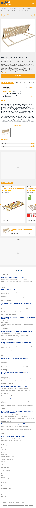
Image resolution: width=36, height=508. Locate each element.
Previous (2, 204)
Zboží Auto (3, 461)
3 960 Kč (30, 96)
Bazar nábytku (4, 485)
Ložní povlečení (4, 484)
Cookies (26, 505)
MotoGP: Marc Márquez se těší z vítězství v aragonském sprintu (14, 335)
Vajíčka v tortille (4, 322)
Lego (2, 475)
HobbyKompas (4, 457)
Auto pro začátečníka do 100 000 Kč (8, 459)
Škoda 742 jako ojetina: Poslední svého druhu (10, 333)
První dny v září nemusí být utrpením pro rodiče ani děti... (13, 320)
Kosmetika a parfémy (5, 478)
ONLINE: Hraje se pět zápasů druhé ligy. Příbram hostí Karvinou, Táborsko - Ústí (17, 297)
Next (34, 204)
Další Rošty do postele (7, 186)
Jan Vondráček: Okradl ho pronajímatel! (9, 442)
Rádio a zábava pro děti (6, 494)
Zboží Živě (3, 449)
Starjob (2, 491)
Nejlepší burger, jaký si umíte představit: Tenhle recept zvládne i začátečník (16, 378)
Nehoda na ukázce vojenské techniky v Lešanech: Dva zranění (14, 279)
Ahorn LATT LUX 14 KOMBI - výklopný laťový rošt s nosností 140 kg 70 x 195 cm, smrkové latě (12, 95)
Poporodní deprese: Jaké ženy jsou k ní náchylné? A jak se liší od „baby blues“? (17, 418)
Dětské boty (3, 482)
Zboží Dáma (3, 452)
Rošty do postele (5, 10)
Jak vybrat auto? (4, 464)
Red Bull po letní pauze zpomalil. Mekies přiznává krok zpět (13, 336)
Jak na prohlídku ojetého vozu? (7, 456)
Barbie (2, 473)
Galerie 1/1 (18, 54)
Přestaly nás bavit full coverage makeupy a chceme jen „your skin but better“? (17, 405)
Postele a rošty (26, 8)
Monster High (4, 472)
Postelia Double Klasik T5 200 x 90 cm (13, 188)
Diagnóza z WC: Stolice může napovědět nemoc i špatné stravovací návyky (16, 414)
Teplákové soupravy (5, 480)
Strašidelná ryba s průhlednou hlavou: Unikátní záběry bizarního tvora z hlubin (17, 427)
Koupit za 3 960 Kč (18, 76)
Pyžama (3, 477)
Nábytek (14, 8)
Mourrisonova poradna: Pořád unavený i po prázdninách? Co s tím (14, 426)
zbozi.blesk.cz (4, 454)
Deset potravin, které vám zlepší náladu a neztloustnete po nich (14, 416)
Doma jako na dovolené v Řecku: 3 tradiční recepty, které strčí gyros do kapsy (17, 380)
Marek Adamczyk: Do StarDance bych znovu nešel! (11, 440)
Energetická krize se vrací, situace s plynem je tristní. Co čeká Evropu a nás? (17, 366)
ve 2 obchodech (6, 222)
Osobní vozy (4, 451)
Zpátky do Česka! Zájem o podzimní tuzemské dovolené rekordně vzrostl (16, 390)
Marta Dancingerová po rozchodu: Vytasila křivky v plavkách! (13, 311)
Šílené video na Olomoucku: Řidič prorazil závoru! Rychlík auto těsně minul (16, 281)
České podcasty (4, 493)
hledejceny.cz (4, 447)
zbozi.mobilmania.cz (6, 8)
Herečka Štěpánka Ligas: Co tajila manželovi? (10, 438)
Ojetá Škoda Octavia (5, 463)
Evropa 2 (3, 498)
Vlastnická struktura (20, 506)
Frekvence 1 (4, 496)
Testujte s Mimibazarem (6, 470)
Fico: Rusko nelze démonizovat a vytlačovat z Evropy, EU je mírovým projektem (17, 307)
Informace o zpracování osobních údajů (16, 505)
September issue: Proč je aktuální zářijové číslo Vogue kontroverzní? (15, 403)
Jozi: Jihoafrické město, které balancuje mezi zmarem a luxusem (14, 388)
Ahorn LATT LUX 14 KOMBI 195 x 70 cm (14, 57)
